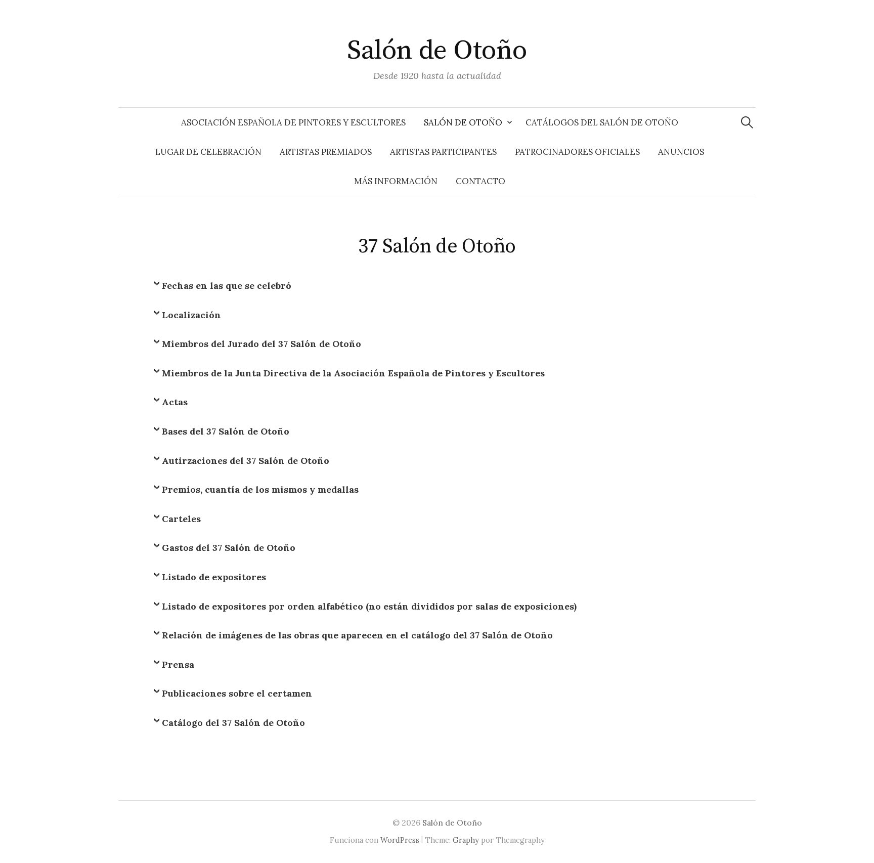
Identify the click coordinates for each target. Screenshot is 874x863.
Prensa (178, 664)
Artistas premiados (326, 151)
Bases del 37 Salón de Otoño (225, 431)
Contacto (480, 181)
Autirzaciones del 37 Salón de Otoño (245, 460)
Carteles (181, 519)
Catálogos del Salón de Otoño (602, 122)
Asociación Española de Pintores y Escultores (293, 122)
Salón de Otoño (437, 50)
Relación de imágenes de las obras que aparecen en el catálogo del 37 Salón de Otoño (357, 635)
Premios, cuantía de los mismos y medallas (260, 489)
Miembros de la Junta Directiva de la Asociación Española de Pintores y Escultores (353, 373)
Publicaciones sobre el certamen (237, 693)
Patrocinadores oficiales (577, 151)
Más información (396, 181)
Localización (191, 315)
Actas (175, 402)
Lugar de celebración (208, 151)
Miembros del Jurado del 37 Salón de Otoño (261, 344)
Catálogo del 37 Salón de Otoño (233, 722)
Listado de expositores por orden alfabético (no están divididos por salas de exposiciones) (369, 606)
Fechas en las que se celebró (226, 285)
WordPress (399, 840)
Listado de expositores (214, 577)
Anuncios (681, 151)
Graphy (466, 840)
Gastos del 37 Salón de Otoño (228, 547)
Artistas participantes (443, 151)
